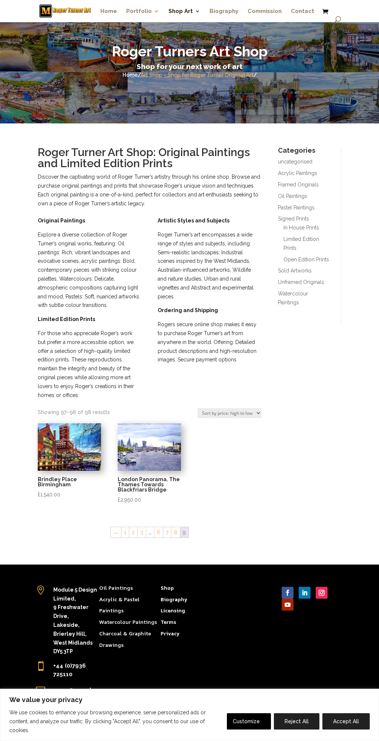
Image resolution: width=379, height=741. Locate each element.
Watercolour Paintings (128, 621)
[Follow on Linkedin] (305, 593)
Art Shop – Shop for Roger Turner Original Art (197, 75)
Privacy (170, 633)
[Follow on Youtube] (288, 605)
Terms (168, 621)
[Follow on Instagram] (322, 593)
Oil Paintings (116, 587)
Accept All (346, 721)
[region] (189, 715)
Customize (246, 721)
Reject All (297, 721)
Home (108, 11)
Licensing (173, 610)
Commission (265, 11)
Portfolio (139, 11)
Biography (223, 11)
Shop (167, 587)
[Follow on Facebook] (288, 593)
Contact (302, 11)
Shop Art (180, 11)
